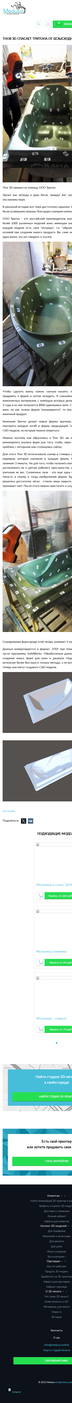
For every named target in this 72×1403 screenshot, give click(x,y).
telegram (16, 1391)
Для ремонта (56, 1241)
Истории (57, 1316)
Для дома (56, 1246)
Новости (57, 1311)
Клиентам (53, 1195)
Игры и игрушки (56, 1251)
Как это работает (56, 1266)
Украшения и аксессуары (56, 1236)
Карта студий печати (56, 1350)
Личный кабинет (56, 1216)
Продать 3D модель (56, 1271)
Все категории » (57, 1256)
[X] (23, 821)
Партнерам (53, 1261)
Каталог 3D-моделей (54, 1225)
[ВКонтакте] (30, 821)
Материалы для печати (57, 1306)
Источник (9, 811)
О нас (56, 1337)
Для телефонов (56, 1230)
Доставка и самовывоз (57, 1211)
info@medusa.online (56, 1344)
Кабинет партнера (56, 1286)
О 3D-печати (53, 1291)
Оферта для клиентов (56, 1221)
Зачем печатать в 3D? (56, 1301)
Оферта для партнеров (57, 1281)
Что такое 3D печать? (56, 1296)
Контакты (57, 1330)
